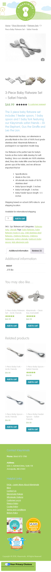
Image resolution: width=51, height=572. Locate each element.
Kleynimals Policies (15, 494)
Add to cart (20, 218)
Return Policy (12, 513)
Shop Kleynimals (19, 25)
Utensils (13, 229)
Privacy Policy (12, 503)
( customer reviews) (37, 104)
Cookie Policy (12, 506)
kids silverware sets (20, 242)
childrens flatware (21, 236)
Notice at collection (13, 568)
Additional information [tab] (18, 250)
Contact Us (11, 491)
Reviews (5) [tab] (37, 250)
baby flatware (28, 229)
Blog (9, 488)
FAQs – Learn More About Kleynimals (23, 484)
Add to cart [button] (12, 325)
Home (7, 25)
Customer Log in (14, 500)
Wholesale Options (15, 497)
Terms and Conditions (16, 509)
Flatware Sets (33, 25)
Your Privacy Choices (21, 564)
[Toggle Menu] (4, 4)
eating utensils (21, 239)
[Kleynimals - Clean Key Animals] (25, 17)
